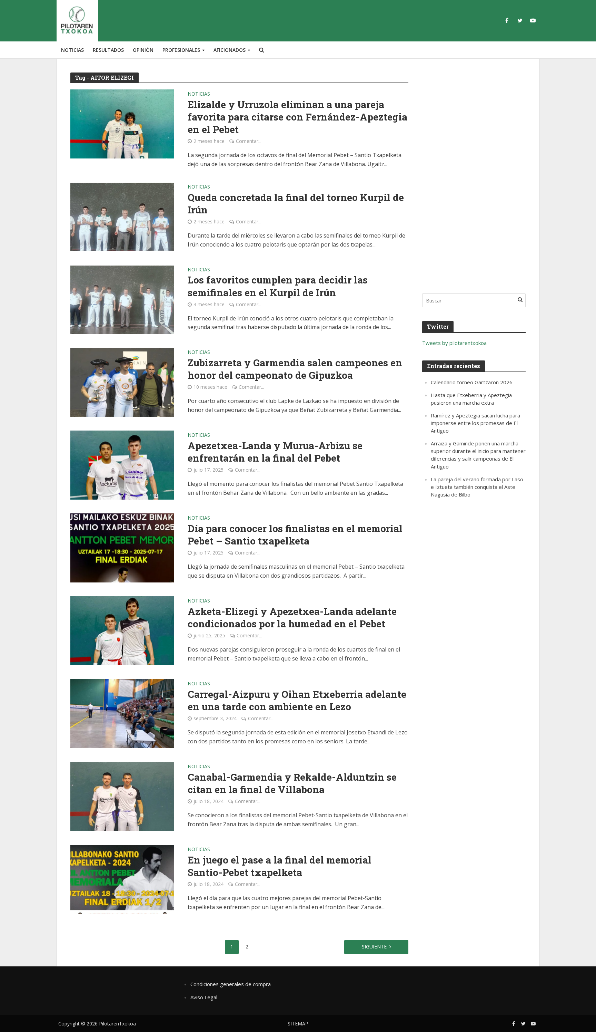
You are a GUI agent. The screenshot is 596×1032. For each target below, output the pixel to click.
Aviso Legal (203, 997)
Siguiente (374, 946)
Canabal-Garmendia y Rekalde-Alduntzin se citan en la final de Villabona (292, 783)
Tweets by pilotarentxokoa (454, 342)
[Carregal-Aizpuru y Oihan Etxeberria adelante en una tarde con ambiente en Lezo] (122, 713)
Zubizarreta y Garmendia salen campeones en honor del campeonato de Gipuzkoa (295, 369)
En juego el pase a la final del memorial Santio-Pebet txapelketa (279, 866)
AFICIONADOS (229, 50)
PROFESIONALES (181, 50)
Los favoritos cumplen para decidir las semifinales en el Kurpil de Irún (278, 286)
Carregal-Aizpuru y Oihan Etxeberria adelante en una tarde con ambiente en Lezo (297, 700)
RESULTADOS (108, 50)
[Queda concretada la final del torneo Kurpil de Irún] (122, 216)
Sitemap (298, 1023)
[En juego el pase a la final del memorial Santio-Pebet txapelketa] (122, 879)
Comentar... (248, 141)
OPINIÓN (143, 50)
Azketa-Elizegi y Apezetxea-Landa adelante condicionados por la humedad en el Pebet (292, 617)
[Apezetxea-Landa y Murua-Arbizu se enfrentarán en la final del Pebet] (122, 465)
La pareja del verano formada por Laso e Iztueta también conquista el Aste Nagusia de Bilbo (477, 487)
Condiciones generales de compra (230, 984)
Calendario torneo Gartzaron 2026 (472, 382)
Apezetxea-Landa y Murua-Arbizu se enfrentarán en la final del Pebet (275, 452)
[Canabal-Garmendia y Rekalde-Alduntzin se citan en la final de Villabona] (122, 796)
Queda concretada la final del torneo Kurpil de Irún (296, 203)
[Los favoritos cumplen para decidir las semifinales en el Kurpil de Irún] (122, 299)
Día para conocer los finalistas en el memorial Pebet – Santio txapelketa (295, 534)
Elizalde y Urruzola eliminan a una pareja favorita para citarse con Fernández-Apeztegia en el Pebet (297, 117)
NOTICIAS (72, 50)
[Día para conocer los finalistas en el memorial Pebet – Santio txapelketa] (122, 547)
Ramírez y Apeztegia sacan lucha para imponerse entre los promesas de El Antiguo (475, 423)
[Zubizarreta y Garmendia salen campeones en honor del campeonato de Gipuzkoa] (122, 382)
